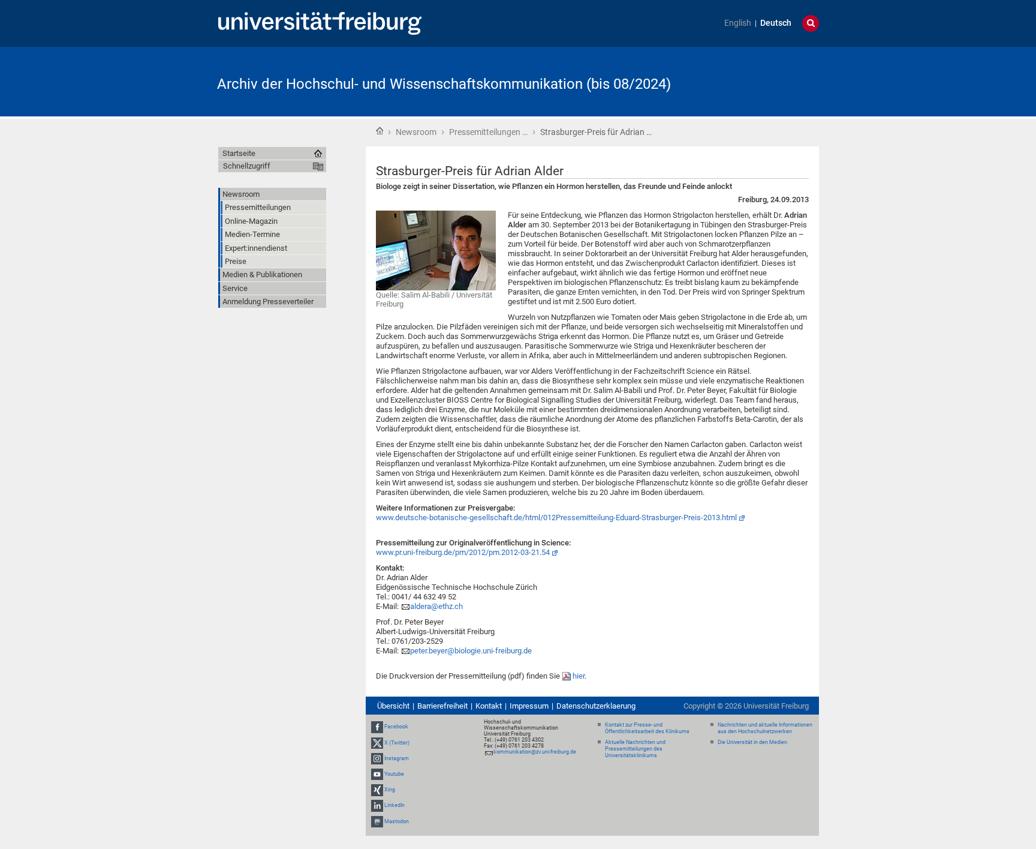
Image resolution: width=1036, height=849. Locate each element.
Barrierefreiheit (442, 705)
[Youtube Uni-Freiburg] (377, 774)
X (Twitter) (396, 743)
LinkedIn (394, 806)
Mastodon (396, 821)
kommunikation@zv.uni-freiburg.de (534, 752)
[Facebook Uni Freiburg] (377, 727)
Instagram (396, 758)
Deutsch (775, 23)
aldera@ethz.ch (436, 606)
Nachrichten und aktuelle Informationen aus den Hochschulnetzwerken (765, 728)
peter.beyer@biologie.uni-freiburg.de (471, 650)
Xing (389, 790)
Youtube (394, 774)
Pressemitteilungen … (488, 132)
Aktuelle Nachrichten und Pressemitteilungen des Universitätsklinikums (635, 748)
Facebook (396, 727)
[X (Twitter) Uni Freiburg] (377, 743)
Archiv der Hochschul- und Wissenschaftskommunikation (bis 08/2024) (444, 84)
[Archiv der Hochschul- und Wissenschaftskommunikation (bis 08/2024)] (760, 80)
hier (579, 675)
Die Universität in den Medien (752, 742)
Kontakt (488, 705)
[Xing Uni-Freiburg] (377, 790)
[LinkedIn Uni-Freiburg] (377, 806)
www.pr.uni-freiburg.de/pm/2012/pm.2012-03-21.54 (463, 552)
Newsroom (416, 132)
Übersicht (393, 705)
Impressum (529, 705)
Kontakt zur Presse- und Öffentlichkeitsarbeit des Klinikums (647, 728)
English (737, 23)
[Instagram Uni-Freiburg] (377, 758)
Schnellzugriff (246, 165)
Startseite (379, 131)
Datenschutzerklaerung (596, 705)
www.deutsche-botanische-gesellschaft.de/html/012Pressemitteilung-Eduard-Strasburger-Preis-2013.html (556, 517)
